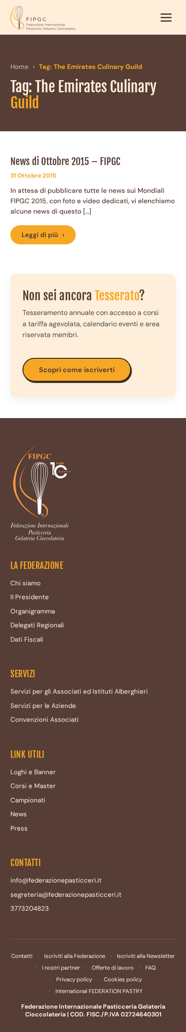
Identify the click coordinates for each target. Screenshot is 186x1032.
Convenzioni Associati (44, 719)
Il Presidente (29, 597)
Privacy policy (74, 979)
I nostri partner (61, 967)
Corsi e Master (33, 786)
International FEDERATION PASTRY (99, 991)
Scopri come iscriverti (77, 369)
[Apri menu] (166, 17)
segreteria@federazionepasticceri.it (66, 894)
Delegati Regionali (37, 625)
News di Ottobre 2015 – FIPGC (65, 161)
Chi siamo (25, 583)
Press (19, 828)
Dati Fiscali (26, 639)
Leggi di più (43, 234)
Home (19, 66)
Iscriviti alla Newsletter (146, 956)
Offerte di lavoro (113, 967)
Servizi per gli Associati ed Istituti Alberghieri (79, 691)
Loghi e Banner (33, 772)
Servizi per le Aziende (43, 705)
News (18, 814)
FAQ (150, 967)
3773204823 (29, 908)
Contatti (21, 956)
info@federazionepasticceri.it (56, 880)
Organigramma (32, 611)
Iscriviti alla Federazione (74, 956)
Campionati (27, 800)
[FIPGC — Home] (42, 17)
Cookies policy (123, 979)
